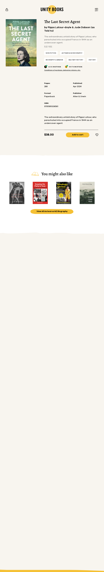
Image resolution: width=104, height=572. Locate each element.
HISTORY (92, 60)
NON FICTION (51, 53)
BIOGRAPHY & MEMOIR (54, 60)
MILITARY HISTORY (76, 60)
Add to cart (77, 135)
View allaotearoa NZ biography (52, 211)
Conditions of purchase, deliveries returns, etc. (62, 70)
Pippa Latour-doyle (60, 27)
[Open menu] (95, 9)
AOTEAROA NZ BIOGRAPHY (72, 53)
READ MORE (48, 47)
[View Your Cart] (7, 9)
